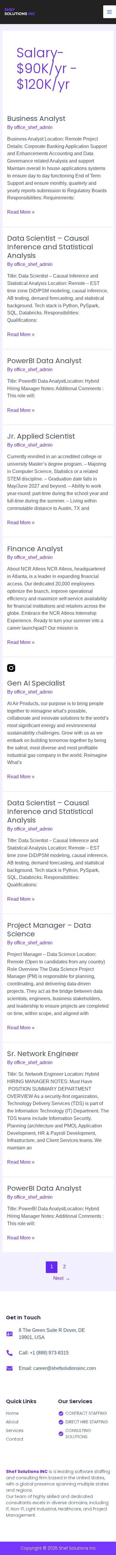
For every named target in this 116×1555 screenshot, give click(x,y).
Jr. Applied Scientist (41, 436)
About (12, 1422)
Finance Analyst (35, 549)
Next (61, 1278)
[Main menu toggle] (109, 11)
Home (12, 1413)
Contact (14, 1439)
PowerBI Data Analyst (44, 360)
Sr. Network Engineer (43, 1053)
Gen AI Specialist (36, 683)
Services (14, 1430)
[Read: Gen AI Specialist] (11, 667)
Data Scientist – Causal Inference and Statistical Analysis (50, 246)
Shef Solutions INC (27, 1471)
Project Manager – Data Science (49, 929)
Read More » (21, 212)
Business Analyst (36, 118)
